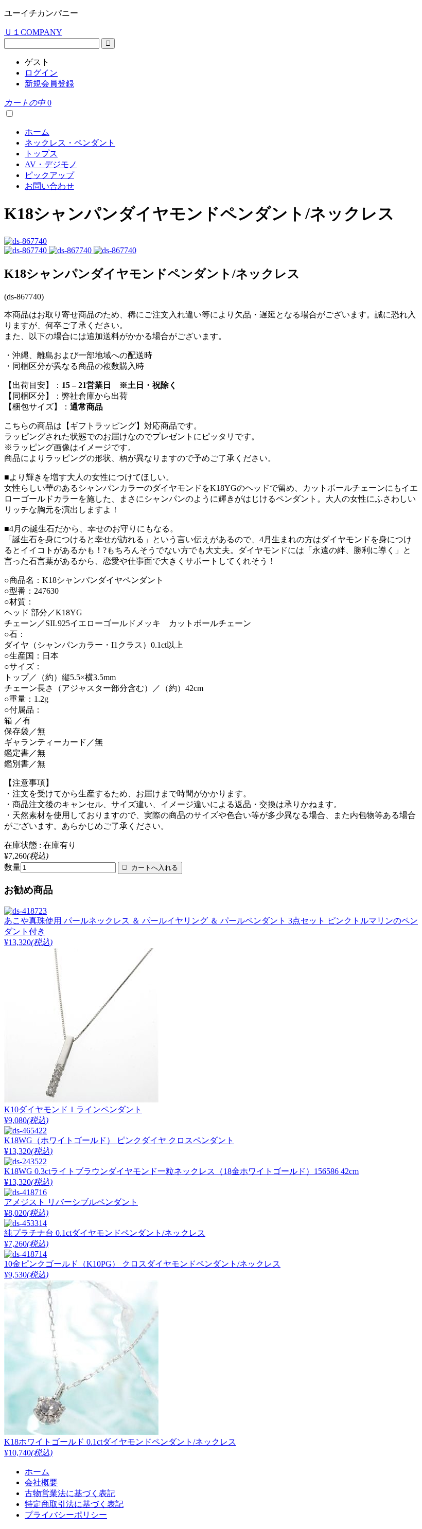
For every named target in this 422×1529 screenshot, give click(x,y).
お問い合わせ (49, 186)
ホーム (37, 132)
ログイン (41, 72)
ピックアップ (49, 175)
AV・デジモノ (51, 164)
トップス (41, 153)
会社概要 (41, 1482)
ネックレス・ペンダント (70, 142)
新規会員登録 (49, 83)
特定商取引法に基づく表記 (74, 1504)
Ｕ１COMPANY (33, 32)
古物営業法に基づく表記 (70, 1493)
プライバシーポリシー (66, 1514)
